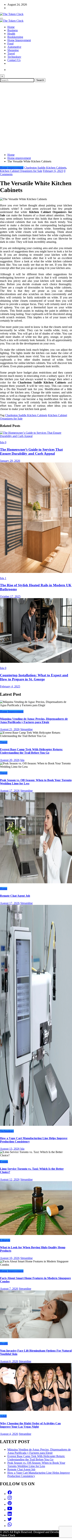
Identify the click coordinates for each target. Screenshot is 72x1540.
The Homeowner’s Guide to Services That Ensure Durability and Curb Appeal (31, 451)
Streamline (26, 729)
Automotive (14, 46)
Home (11, 27)
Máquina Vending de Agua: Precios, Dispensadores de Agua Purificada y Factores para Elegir (34, 720)
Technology (14, 56)
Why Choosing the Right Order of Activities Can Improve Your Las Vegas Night (30, 1425)
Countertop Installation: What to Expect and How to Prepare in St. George (34, 677)
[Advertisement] (36, 117)
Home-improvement (11, 167)
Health (11, 33)
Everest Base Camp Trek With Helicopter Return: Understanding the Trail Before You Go (31, 751)
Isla (2, 442)
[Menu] (1, 18)
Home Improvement (19, 40)
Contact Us (13, 60)
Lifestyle (5, 1240)
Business (12, 30)
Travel (11, 53)
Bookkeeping (15, 36)
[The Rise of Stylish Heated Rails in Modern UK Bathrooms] (36, 571)
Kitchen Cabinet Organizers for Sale (21, 171)
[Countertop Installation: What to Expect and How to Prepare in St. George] (36, 661)
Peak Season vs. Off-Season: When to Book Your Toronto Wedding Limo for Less (36, 1464)
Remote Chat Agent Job (15, 895)
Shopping (13, 50)
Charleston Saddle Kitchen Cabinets (45, 167)
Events (4, 1161)
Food (10, 43)
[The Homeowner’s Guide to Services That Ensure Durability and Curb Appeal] (36, 436)
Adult (3, 1416)
